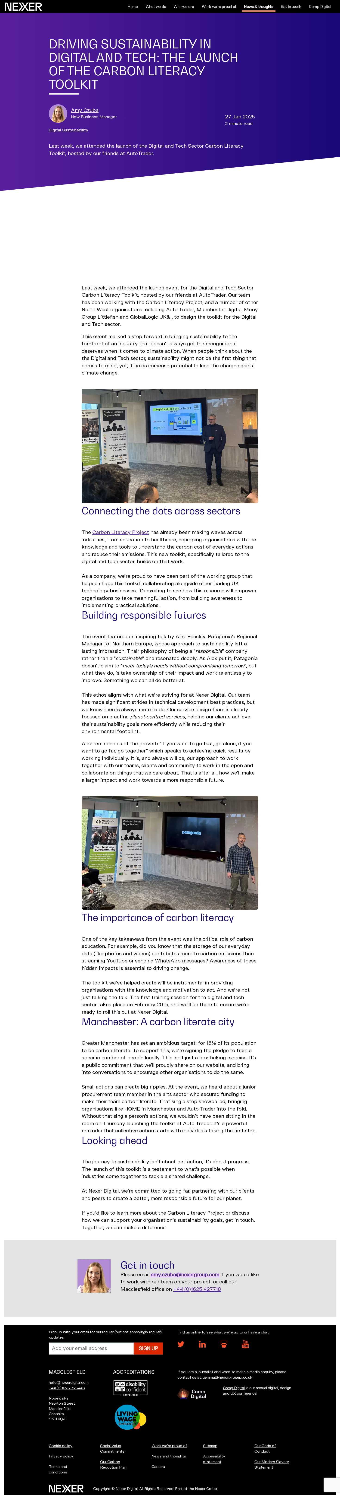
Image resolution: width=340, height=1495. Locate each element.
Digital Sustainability (68, 130)
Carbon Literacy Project (120, 532)
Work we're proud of (219, 6)
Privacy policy (61, 1456)
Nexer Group (206, 1488)
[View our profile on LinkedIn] (202, 1346)
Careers (158, 1466)
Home (133, 6)
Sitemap (210, 1446)
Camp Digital (320, 6)
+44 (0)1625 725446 (67, 1388)
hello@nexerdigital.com (69, 1382)
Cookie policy (60, 1446)
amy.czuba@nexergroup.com (185, 1275)
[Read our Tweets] (180, 1346)
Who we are (184, 6)
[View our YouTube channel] (245, 1347)
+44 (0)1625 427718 (197, 1289)
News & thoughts (258, 6)
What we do (156, 6)
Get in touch (291, 6)
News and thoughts (168, 1456)
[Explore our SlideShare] (223, 1346)
